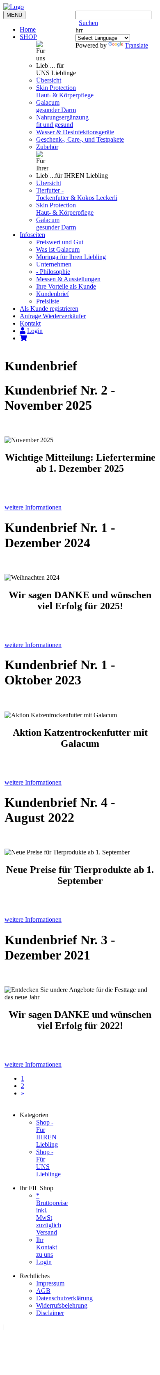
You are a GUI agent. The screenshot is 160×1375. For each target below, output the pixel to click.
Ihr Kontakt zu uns (46, 1247)
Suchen (88, 22)
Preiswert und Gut (59, 242)
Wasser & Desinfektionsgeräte (75, 132)
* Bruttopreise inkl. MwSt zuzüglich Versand (52, 1214)
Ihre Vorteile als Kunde (66, 286)
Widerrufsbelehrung (61, 1305)
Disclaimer (50, 1312)
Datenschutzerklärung (64, 1298)
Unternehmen (53, 264)
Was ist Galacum (58, 249)
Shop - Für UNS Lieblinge (48, 1163)
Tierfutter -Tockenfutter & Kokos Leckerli (76, 194)
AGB (43, 1290)
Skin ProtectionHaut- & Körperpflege (65, 91)
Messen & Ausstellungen (68, 278)
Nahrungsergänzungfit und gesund (62, 121)
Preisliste (47, 301)
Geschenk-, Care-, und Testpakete (80, 139)
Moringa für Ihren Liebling (71, 256)
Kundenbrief (52, 293)
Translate (136, 45)
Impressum (50, 1283)
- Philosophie (53, 271)
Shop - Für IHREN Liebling (47, 1133)
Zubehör (47, 146)
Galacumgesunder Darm (56, 106)
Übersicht (48, 80)
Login (44, 1261)
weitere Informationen (33, 507)
